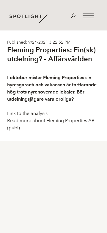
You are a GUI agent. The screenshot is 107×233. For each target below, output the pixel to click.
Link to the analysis (27, 113)
